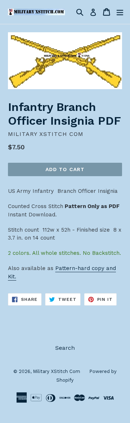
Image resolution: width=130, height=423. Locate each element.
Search (65, 347)
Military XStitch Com (56, 371)
